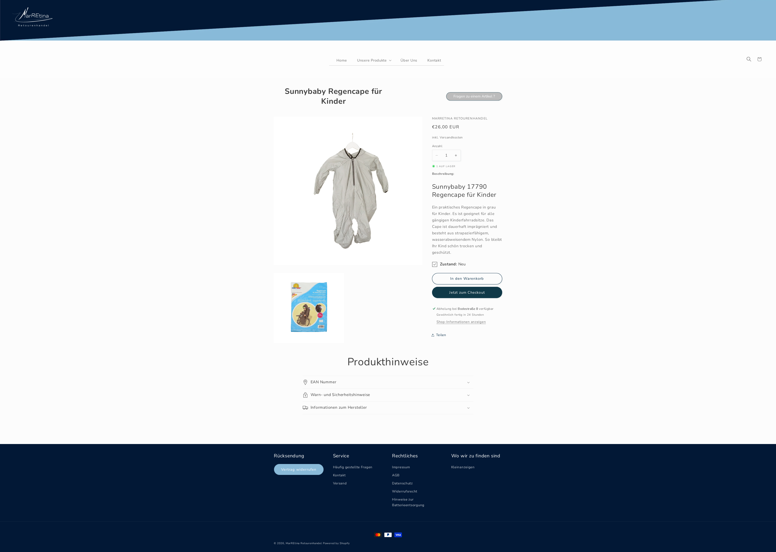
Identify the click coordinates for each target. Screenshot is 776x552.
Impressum (401, 467)
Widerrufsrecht (404, 491)
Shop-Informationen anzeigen (461, 321)
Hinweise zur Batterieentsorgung (408, 502)
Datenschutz (402, 483)
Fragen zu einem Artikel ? (474, 96)
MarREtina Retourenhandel (304, 543)
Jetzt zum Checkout (467, 292)
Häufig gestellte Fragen (353, 467)
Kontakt (339, 475)
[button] (371, 60)
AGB (396, 475)
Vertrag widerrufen (298, 469)
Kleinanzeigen (463, 467)
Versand (340, 483)
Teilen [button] (441, 335)
